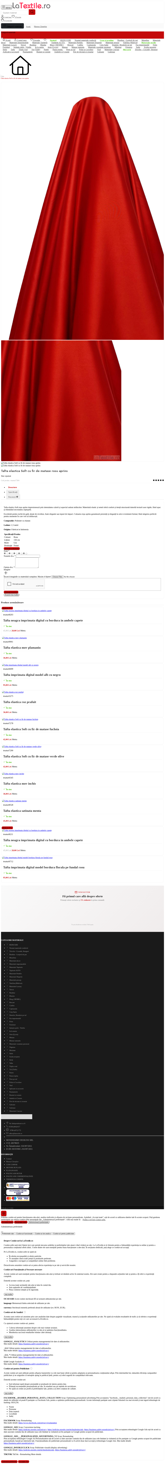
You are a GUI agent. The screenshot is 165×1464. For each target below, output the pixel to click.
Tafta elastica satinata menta (22, 810)
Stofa (11, 1060)
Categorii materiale (14, 27)
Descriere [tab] (12, 487)
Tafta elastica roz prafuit (19, 702)
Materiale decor (14, 961)
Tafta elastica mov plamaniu (22, 647)
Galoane (100, 52)
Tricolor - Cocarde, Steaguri (146, 49)
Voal (11, 1085)
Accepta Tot (23, 1462)
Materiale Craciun (15, 1111)
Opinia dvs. (9, 567)
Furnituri (12, 1025)
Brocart (12, 1002)
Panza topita (13, 1076)
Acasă (28, 27)
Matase (65, 47)
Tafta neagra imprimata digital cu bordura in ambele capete (43, 620)
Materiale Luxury (15, 986)
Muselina (145, 40)
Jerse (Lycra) (13, 1034)
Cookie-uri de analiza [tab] (43, 1234)
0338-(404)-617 (14, 1127)
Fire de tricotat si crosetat (83, 52)
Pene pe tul (70, 49)
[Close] (2, 1231)
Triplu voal (13, 1066)
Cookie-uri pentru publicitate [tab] (63, 1234)
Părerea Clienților (40, 27)
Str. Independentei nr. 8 (17, 1123)
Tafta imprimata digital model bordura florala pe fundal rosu (43, 867)
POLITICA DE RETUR (14, 1173)
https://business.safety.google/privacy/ (33, 1344)
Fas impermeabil (142, 45)
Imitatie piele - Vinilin (17, 1028)
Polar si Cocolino (15, 1082)
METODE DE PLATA (13, 1167)
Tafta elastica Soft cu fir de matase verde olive (33, 756)
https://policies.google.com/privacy (32, 1429)
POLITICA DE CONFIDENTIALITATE (19, 1176)
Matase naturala (78, 47)
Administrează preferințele (38, 1222)
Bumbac (33, 45)
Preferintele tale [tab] (8, 1234)
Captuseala (13, 1009)
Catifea (11, 1005)
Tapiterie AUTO (14, 970)
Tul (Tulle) (13, 1069)
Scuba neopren (14, 1057)
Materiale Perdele (75, 42)
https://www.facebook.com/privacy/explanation (37, 1423)
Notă (6, 551)
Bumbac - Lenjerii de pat (18, 954)
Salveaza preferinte (9, 1462)
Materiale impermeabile (18, 42)
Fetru (11, 1021)
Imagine (7, 569)
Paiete (11, 1073)
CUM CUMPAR (11, 1165)
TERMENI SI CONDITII (14, 1179)
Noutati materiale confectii (18, 948)
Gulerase (111, 52)
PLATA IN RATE (12, 1170)
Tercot (11, 990)
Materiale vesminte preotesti (19, 1044)
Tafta (2, 76)
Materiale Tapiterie (16, 967)
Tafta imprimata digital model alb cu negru (32, 674)
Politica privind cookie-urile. (94, 1219)
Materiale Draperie (15, 977)
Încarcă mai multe (11, 595)
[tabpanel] (82, 518)
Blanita (12, 996)
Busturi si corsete (43, 52)
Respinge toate (20, 1222)
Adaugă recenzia (11, 592)
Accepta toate (7, 1222)
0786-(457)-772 (15, 1130)
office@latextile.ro (15, 1133)
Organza (128, 47)
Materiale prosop (15, 980)
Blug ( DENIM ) (14, 999)
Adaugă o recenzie (12, 549)
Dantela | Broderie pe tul (17, 1015)
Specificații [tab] (12, 492)
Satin (11, 1053)
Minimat (12, 1050)
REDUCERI (13, 945)
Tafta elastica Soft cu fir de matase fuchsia (31, 729)
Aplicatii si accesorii (11, 52)
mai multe (8, 1294)
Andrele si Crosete (61, 52)
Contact (9, 1159)
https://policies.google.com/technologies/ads (65, 1429)
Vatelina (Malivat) (15, 983)
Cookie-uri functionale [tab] (24, 1234)
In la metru (13, 1031)
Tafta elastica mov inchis (19, 783)
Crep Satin (13, 1012)
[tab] (13, 497)
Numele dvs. (10, 556)
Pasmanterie (28, 52)
